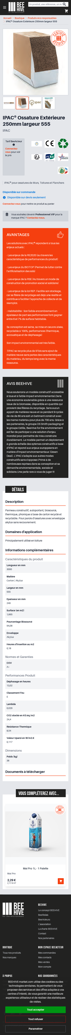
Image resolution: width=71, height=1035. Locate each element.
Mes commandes (47, 952)
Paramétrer (36, 1028)
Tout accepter (35, 1009)
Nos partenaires (46, 938)
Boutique (19, 18)
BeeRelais (43, 915)
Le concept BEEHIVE (48, 910)
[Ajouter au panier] (61, 881)
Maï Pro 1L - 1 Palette (35, 868)
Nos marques (9, 957)
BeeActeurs (44, 919)
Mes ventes (44, 962)
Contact (42, 933)
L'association (44, 924)
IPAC (6, 131)
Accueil (7, 18)
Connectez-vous (11, 203)
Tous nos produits (12, 952)
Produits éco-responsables (42, 18)
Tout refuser (35, 1019)
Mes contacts (44, 957)
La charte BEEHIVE (47, 929)
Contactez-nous (35, 217)
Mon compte (44, 966)
